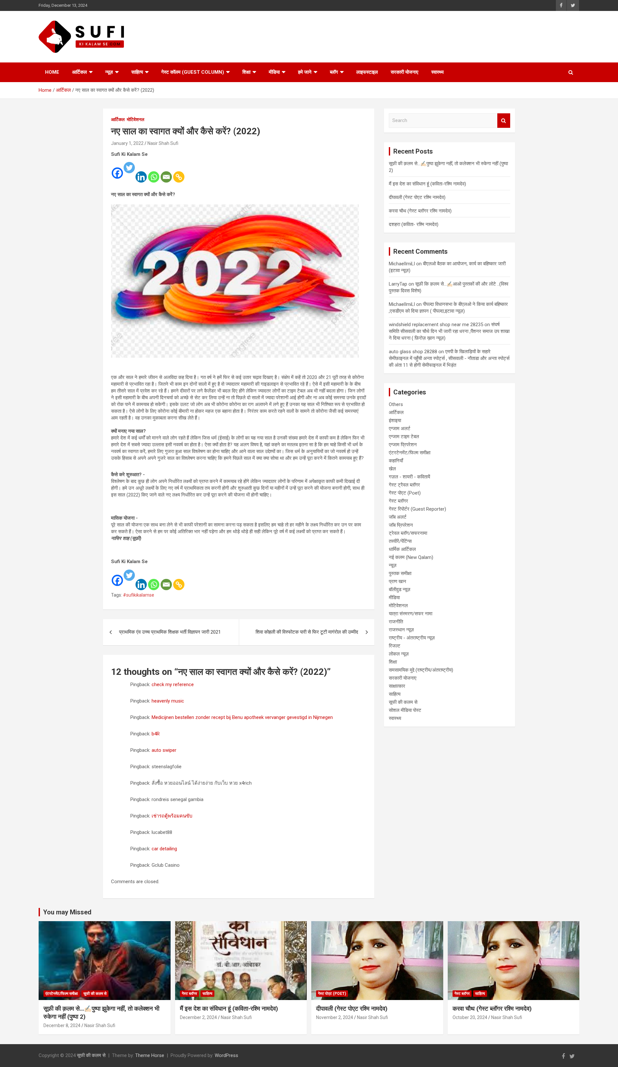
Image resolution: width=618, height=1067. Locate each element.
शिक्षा (246, 72)
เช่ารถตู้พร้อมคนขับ (172, 816)
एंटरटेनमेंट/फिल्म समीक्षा (409, 453)
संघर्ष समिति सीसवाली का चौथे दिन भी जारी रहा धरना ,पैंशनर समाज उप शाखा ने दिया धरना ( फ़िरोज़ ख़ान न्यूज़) (449, 331)
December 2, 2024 (198, 1017)
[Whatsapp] (153, 173)
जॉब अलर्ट (398, 517)
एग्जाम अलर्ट (399, 428)
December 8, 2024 (61, 1025)
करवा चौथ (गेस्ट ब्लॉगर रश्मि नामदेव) (420, 211)
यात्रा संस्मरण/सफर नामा (410, 614)
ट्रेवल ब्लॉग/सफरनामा (408, 533)
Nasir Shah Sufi (162, 143)
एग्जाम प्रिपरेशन (403, 445)
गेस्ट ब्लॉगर (398, 501)
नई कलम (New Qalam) (411, 557)
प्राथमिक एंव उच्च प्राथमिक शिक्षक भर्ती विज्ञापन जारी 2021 (170, 632)
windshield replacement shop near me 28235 (436, 324)
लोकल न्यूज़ (399, 654)
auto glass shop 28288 (413, 351)
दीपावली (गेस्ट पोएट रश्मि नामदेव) (417, 197)
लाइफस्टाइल (367, 72)
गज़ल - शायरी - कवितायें (409, 477)
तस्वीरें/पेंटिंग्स (400, 541)
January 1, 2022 (127, 143)
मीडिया (274, 72)
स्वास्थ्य (437, 72)
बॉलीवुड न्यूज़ (399, 589)
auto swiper (164, 750)
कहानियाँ (396, 461)
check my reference (173, 684)
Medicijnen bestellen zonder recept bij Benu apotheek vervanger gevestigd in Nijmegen (242, 717)
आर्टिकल (79, 72)
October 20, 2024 (470, 1017)
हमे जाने (305, 72)
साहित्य (137, 72)
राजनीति (396, 622)
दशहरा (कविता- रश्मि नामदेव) (413, 224)
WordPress (226, 1055)
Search (503, 120)
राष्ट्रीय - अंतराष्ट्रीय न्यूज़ (412, 638)
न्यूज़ (109, 72)
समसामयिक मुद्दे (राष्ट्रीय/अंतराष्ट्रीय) (421, 670)
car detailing (164, 849)
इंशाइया (395, 420)
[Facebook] (117, 169)
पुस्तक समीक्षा (400, 573)
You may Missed (67, 912)
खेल (392, 469)
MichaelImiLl (402, 264)
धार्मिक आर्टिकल (402, 549)
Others (396, 404)
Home (52, 72)
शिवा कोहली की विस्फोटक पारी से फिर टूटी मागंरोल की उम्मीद (307, 632)
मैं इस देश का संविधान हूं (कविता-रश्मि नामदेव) (427, 184)
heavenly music (168, 701)
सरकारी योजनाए (404, 72)
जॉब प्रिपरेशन (401, 525)
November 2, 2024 (334, 1017)
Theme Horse (149, 1055)
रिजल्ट (394, 646)
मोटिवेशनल (135, 119)
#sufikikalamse (138, 595)
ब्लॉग (334, 72)
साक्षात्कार (397, 686)
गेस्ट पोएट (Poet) (405, 493)
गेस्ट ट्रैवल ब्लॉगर (404, 485)
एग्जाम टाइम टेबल (404, 436)
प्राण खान (397, 581)
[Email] (166, 173)
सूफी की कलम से (403, 702)
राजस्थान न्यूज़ (401, 630)
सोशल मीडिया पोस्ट (405, 710)
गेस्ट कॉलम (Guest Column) (192, 72)
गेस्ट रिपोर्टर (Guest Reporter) (417, 509)
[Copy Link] (178, 173)
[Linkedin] (141, 173)
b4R (156, 734)
